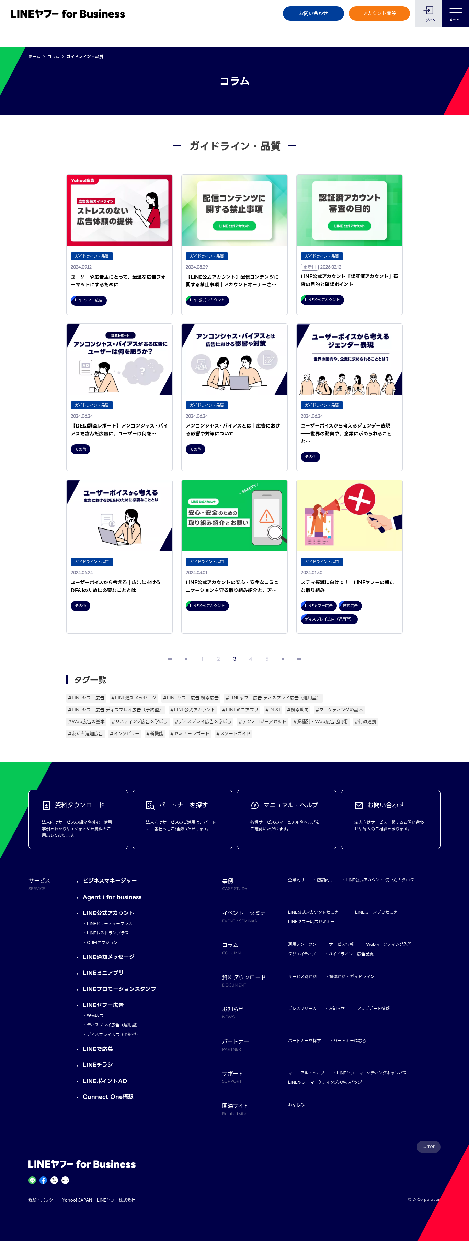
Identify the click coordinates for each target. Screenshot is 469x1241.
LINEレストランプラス (108, 933)
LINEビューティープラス (109, 923)
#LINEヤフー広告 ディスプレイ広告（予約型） (115, 710)
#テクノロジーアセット (262, 721)
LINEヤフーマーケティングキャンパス (372, 1073)
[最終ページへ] (299, 658)
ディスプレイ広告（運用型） (113, 1025)
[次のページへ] (283, 658)
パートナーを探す (304, 1040)
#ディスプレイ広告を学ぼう (203, 721)
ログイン (429, 20)
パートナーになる (349, 1040)
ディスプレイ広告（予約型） (113, 1034)
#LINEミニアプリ (240, 710)
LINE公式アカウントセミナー (315, 912)
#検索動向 (298, 710)
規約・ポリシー (42, 1200)
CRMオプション (102, 942)
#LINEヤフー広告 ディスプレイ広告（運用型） (273, 698)
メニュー (455, 20)
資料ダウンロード (244, 980)
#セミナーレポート (189, 733)
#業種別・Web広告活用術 (320, 721)
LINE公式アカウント (109, 913)
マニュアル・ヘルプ (306, 1073)
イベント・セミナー (246, 916)
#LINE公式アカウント (192, 710)
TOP (431, 1147)
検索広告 (95, 1015)
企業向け (296, 880)
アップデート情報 (373, 1008)
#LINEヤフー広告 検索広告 (191, 698)
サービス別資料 (302, 976)
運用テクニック (302, 944)
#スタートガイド (233, 733)
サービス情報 (341, 944)
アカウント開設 (379, 13)
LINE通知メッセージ (109, 957)
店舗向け (325, 880)
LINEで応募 (98, 1049)
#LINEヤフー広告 (86, 698)
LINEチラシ (98, 1065)
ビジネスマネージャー (110, 881)
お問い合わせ (313, 13)
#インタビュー (124, 733)
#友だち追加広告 (85, 733)
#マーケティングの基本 (339, 710)
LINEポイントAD (105, 1081)
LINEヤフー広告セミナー (311, 921)
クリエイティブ (302, 953)
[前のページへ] (186, 658)
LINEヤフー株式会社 (116, 1200)
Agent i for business (112, 897)
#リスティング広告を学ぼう (140, 721)
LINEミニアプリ (103, 973)
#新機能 (154, 733)
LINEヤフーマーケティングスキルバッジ (325, 1082)
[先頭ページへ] (170, 658)
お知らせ (337, 1008)
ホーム (34, 56)
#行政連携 (365, 721)
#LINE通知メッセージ (133, 698)
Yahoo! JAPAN (77, 1200)
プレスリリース (302, 1008)
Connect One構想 (108, 1097)
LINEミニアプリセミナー (378, 912)
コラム (53, 56)
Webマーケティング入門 (389, 944)
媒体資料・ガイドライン (352, 976)
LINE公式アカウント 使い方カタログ (380, 880)
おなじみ (296, 1105)
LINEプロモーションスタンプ (119, 989)
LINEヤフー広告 (103, 1005)
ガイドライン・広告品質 (351, 953)
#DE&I (272, 710)
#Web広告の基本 (86, 721)
